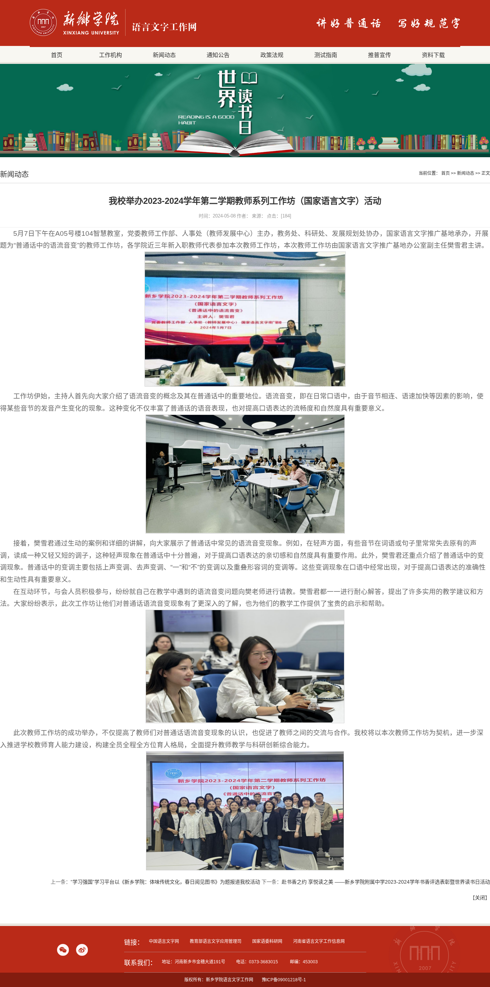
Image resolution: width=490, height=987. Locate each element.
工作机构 (110, 55)
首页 (56, 55)
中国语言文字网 (164, 941)
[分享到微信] (63, 950)
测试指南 (325, 55)
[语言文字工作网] (113, 36)
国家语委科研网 (267, 941)
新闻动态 (164, 55)
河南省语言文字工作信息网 (319, 941)
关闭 (480, 898)
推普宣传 (379, 55)
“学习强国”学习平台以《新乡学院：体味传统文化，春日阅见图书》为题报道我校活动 (165, 882)
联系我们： (140, 963)
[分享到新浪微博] (82, 950)
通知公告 (218, 55)
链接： (133, 942)
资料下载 (433, 55)
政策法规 (271, 55)
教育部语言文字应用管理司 (215, 941)
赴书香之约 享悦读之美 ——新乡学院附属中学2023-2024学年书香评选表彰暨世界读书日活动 (386, 882)
